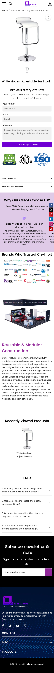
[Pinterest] (10, 625)
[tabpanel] (27, 443)
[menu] (4, 4)
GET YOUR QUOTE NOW (27, 144)
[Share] (48, 17)
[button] (11, 4)
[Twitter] (25, 625)
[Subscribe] (48, 572)
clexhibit (22, 664)
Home (5, 10)
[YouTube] (17, 625)
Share (48, 17)
